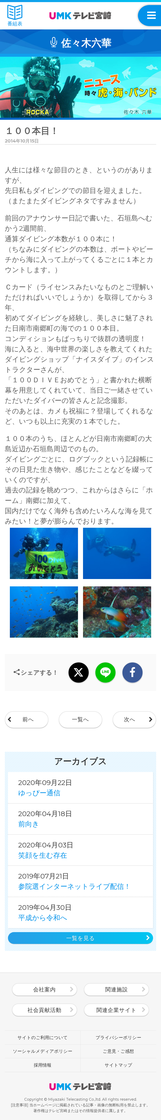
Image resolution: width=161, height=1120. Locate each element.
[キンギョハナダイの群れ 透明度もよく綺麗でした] (44, 637)
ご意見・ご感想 (118, 1051)
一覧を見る (80, 938)
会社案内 (44, 989)
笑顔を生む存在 (45, 850)
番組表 (14, 24)
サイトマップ (118, 1065)
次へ (129, 719)
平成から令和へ (45, 912)
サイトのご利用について (42, 1037)
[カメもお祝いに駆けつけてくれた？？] (117, 578)
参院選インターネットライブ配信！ (74, 881)
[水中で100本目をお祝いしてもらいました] (44, 578)
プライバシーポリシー (118, 1037)
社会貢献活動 (44, 1010)
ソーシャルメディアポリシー (42, 1051)
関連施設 (116, 989)
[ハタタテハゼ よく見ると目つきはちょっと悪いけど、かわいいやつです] (117, 637)
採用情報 (42, 1065)
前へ (28, 719)
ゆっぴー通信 (45, 787)
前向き (45, 818)
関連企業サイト (116, 1010)
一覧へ (80, 719)
